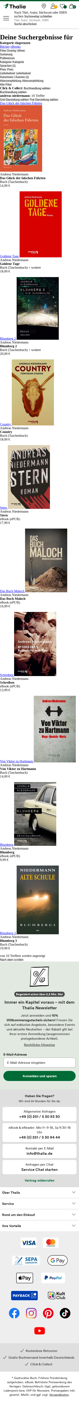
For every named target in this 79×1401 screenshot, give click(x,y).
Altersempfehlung (10, 80)
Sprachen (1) (8, 65)
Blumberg (7, 844)
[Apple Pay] (24, 1278)
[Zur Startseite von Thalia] (24, 6)
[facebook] (14, 1313)
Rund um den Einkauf (18, 1214)
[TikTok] (65, 1313)
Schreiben (7, 675)
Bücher (5, 46)
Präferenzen (7, 58)
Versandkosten (59, 1395)
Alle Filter (6, 84)
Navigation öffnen (6, 18)
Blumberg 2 (8, 338)
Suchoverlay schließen (38, 16)
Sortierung (6, 54)
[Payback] (24, 1296)
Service (8, 1203)
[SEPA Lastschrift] (26, 1260)
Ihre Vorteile (11, 1225)
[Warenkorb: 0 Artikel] (71, 6)
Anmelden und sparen (40, 1076)
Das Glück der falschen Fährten (21, 103)
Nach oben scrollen (11, 959)
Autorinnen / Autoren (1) (14, 77)
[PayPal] (53, 1278)
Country (6, 424)
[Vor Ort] (43, 6)
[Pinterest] (48, 1313)
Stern (4, 507)
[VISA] (28, 1243)
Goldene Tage (10, 256)
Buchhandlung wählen (37, 88)
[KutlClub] (56, 1296)
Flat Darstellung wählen (44, 99)
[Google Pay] (57, 1260)
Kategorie (6, 62)
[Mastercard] (51, 1243)
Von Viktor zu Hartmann (17, 761)
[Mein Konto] (53, 6)
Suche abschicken (25, 24)
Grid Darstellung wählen (14, 99)
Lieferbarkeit (7, 73)
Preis (3, 69)
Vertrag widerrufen (39, 1180)
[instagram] (31, 1313)
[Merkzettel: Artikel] (62, 6)
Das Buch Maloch (12, 591)
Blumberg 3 (8, 933)
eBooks (16, 46)
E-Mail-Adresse (15, 1054)
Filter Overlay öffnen (12, 50)
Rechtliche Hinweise (39, 1045)
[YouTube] (39, 1331)
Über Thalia (11, 1192)
